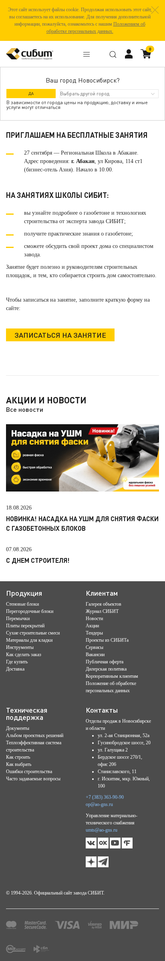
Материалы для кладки (29, 640)
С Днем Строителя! (38, 560)
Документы (17, 728)
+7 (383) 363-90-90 (105, 797)
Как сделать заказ (23, 654)
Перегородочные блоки (29, 611)
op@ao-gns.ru (99, 804)
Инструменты (20, 647)
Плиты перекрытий (25, 626)
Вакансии (95, 654)
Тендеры (94, 633)
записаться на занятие (60, 334)
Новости (94, 618)
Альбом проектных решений (34, 735)
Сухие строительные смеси (33, 633)
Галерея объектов (103, 604)
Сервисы (94, 647)
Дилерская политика (106, 669)
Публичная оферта (104, 662)
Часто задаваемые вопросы (33, 779)
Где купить (17, 662)
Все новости (24, 409)
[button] (155, 10)
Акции (92, 626)
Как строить (18, 757)
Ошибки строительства (29, 771)
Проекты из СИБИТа (107, 640)
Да (31, 93)
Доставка (15, 669)
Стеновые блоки (22, 604)
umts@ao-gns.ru (101, 830)
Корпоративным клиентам (112, 676)
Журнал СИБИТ (102, 611)
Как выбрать (18, 764)
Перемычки (18, 618)
